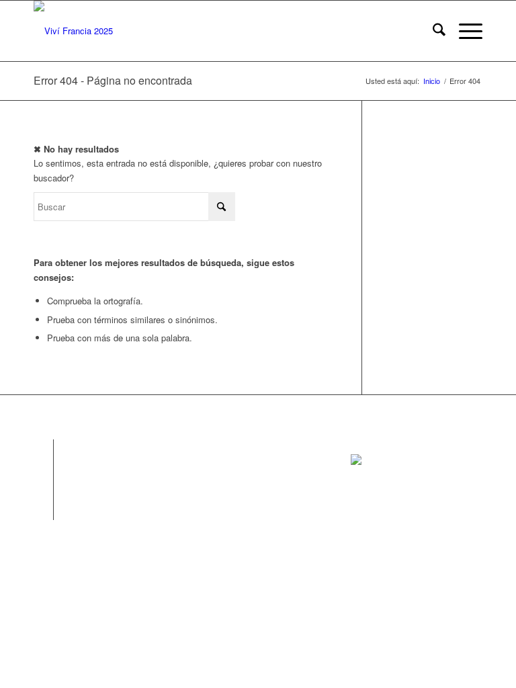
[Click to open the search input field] (432, 31)
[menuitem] (432, 31)
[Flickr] (43, 490)
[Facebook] (43, 449)
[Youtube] (43, 510)
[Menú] (463, 31)
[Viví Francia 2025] (73, 31)
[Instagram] (43, 470)
